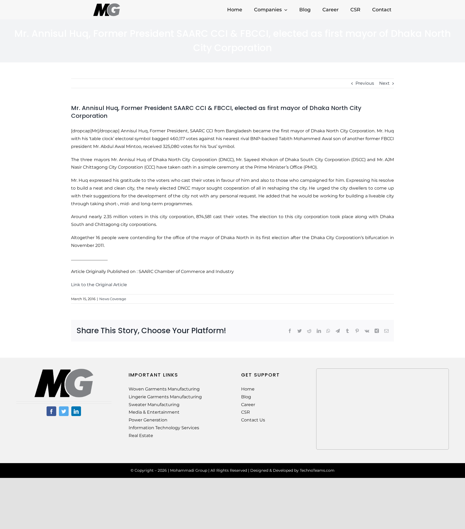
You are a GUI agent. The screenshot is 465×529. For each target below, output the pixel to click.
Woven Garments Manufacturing (164, 389)
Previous (364, 83)
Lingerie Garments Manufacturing (165, 396)
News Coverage (112, 299)
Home (248, 389)
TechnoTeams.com (317, 470)
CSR (245, 412)
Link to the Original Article (99, 284)
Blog (246, 396)
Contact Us (253, 420)
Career (248, 404)
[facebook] (51, 411)
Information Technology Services (164, 427)
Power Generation (148, 420)
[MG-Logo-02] (63, 370)
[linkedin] (76, 411)
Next (384, 83)
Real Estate (141, 435)
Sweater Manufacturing (154, 404)
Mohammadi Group (188, 470)
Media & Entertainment (154, 412)
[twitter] (64, 411)
